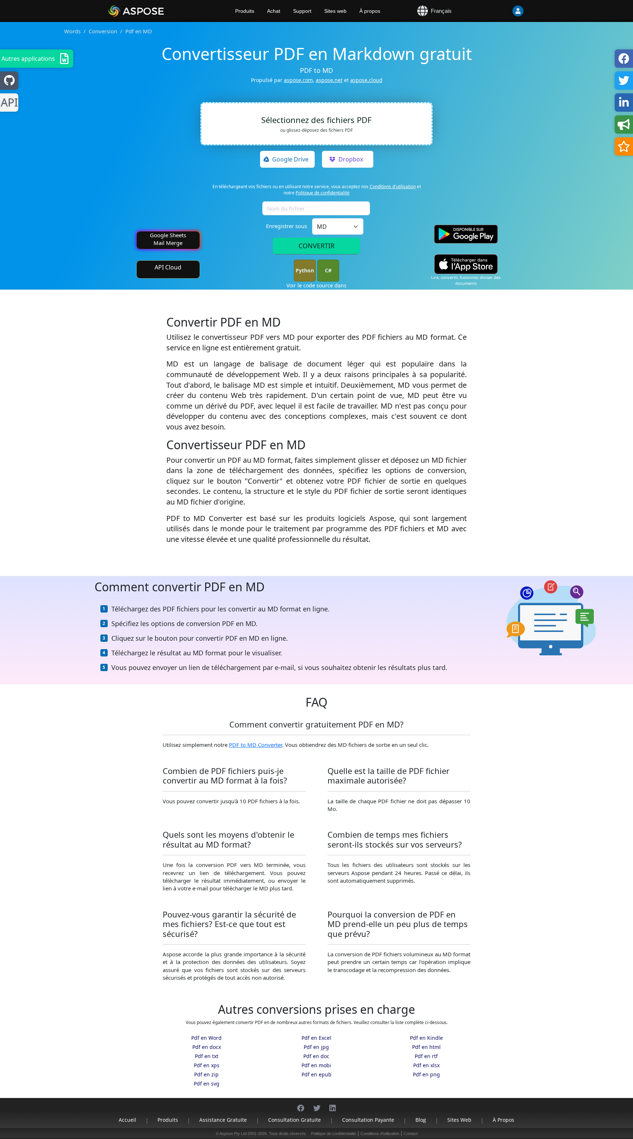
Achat (273, 11)
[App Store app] (466, 264)
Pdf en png (426, 1074)
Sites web (335, 11)
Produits (244, 11)
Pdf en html (426, 1046)
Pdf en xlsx (426, 1065)
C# (328, 270)
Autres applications (28, 59)
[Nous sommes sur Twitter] (317, 1104)
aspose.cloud (366, 80)
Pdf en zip (206, 1074)
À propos (369, 11)
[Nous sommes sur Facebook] (300, 1104)
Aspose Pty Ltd (233, 1133)
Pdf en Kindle (426, 1037)
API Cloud (168, 267)
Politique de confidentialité (322, 193)
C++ (7, 102)
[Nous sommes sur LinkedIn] (333, 1104)
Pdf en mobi (316, 1065)
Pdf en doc (316, 1056)
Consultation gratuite (294, 1119)
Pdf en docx (206, 1046)
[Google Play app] (466, 234)
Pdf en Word (206, 1037)
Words (72, 31)
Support (302, 11)
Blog (420, 1119)
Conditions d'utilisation (393, 186)
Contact (411, 1133)
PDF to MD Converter (255, 744)
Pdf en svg (206, 1083)
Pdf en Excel (316, 1037)
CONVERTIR (316, 245)
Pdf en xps (206, 1065)
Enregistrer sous (286, 226)
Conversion (103, 31)
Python (305, 270)
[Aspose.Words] (157, 11)
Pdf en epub (316, 1074)
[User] (503, 10)
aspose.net (329, 80)
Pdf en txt (206, 1056)
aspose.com (298, 80)
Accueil (127, 1119)
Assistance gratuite (223, 1119)
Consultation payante (368, 1119)
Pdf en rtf (426, 1056)
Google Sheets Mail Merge (168, 238)
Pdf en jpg (316, 1046)
